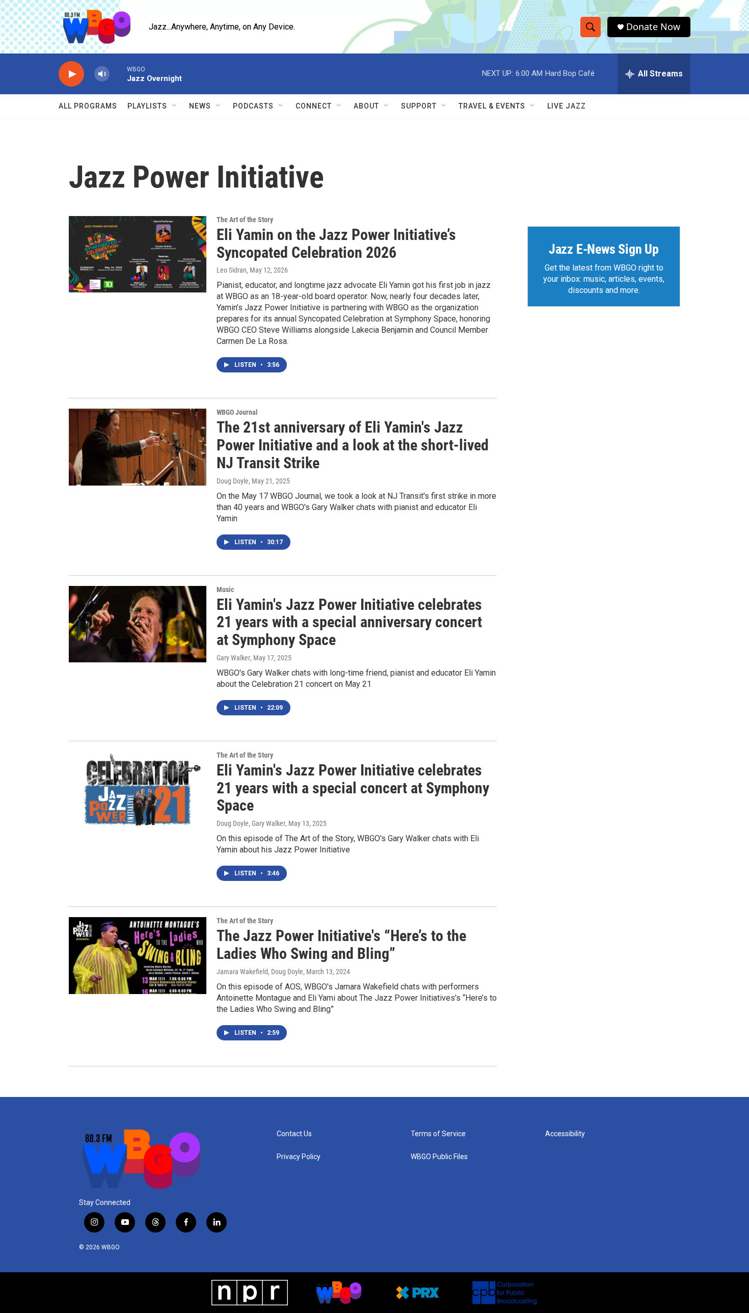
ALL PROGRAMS (88, 106)
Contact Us (294, 1134)
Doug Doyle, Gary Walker (251, 823)
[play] (71, 74)
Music (225, 589)
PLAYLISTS (147, 106)
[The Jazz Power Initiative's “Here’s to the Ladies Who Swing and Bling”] (137, 955)
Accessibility (565, 1134)
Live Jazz (566, 106)
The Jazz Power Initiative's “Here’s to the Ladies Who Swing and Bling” (341, 944)
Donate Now (653, 26)
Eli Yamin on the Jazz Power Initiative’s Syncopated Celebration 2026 (336, 243)
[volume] (102, 74)
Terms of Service (438, 1134)
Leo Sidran (232, 270)
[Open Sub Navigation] (175, 106)
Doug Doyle (233, 481)
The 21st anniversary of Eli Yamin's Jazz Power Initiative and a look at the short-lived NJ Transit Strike (353, 445)
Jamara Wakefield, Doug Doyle (260, 972)
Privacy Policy (298, 1157)
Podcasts (253, 106)
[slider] (118, 73)
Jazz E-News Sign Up (604, 249)
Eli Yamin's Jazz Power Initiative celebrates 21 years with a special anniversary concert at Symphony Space (349, 622)
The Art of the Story (245, 220)
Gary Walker (233, 658)
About (366, 106)
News (200, 106)
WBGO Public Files (439, 1157)
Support (419, 106)
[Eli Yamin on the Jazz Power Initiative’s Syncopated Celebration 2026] (137, 254)
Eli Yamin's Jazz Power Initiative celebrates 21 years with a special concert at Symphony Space (353, 788)
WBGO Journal (237, 412)
